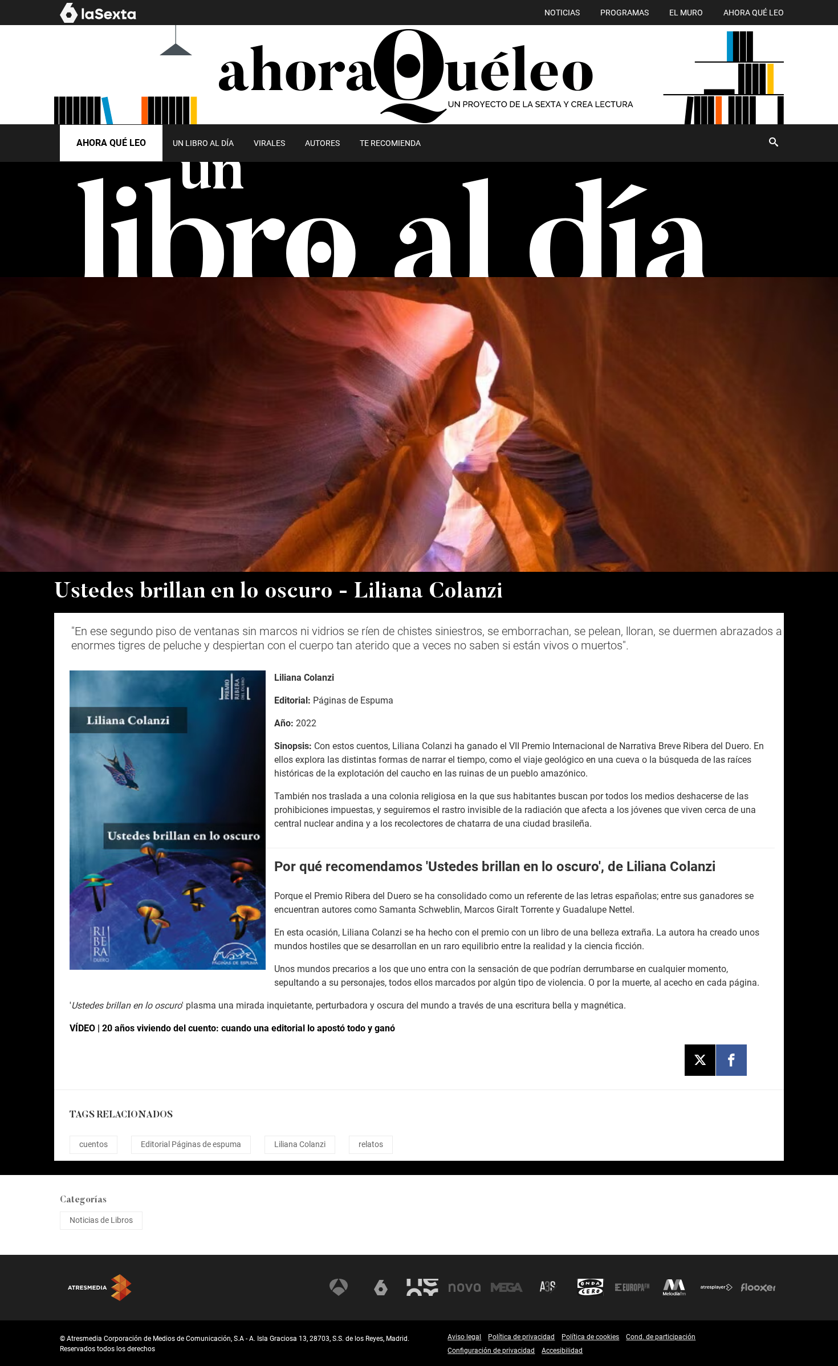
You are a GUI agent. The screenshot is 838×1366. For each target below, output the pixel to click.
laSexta (381, 1287)
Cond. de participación (660, 1337)
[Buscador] (773, 142)
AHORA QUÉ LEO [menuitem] (753, 13)
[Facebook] (731, 1059)
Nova (465, 1287)
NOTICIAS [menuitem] (562, 13)
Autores (322, 143)
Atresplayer (716, 1287)
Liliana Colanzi (300, 1144)
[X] (700, 1059)
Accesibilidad (562, 1351)
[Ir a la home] (419, 74)
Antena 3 (339, 1287)
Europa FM (632, 1287)
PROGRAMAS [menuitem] (624, 13)
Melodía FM (674, 1287)
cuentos (93, 1144)
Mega (507, 1287)
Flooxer (758, 1287)
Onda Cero (590, 1287)
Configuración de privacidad (491, 1351)
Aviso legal (464, 1337)
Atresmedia (100, 1287)
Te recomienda (390, 143)
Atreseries (548, 1287)
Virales (269, 143)
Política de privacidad (521, 1337)
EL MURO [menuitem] (686, 13)
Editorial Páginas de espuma (191, 1144)
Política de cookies (590, 1337)
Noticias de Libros (101, 1220)
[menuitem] (202, 143)
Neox (422, 1287)
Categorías (83, 1200)
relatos (371, 1144)
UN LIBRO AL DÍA (203, 143)
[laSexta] (98, 21)
